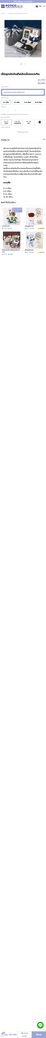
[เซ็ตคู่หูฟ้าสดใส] (34, 243)
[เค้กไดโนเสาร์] (11, 218)
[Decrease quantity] (3, 110)
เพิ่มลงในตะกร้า (24, 1035)
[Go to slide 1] (21, 64)
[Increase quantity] (16, 110)
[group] (23, 39)
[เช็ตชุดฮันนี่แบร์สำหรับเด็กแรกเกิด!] (11, 243)
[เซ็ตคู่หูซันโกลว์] (34, 218)
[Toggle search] (44, 6)
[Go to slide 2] (24, 64)
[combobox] (39, 6)
